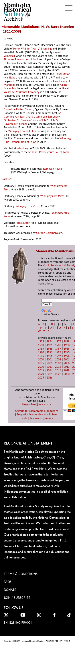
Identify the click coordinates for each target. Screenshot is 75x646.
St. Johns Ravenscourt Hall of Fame (49, 152)
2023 (67, 374)
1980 (41, 345)
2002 (58, 359)
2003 (67, 359)
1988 (67, 348)
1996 (49, 356)
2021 (49, 374)
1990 (41, 352)
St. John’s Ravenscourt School (21, 59)
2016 (49, 370)
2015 (41, 370)
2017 (58, 370)
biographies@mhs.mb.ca (36, 404)
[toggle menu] (68, 7)
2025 (41, 377)
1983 (67, 345)
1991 (49, 352)
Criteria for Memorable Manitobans (36, 411)
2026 (49, 377)
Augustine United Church (18, 109)
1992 (58, 352)
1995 (41, 356)
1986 (49, 348)
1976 (49, 341)
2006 (49, 363)
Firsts (24, 418)
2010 (41, 367)
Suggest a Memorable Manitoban (37, 414)
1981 (49, 345)
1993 (67, 352)
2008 (16, 31)
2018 (67, 370)
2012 (58, 367)
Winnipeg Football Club (22, 131)
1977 (58, 341)
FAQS (7, 582)
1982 (58, 345)
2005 (41, 363)
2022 (58, 374)
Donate (10, 590)
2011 (49, 367)
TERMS (67, 641)
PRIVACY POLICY (54, 641)
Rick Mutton (23, 223)
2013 (67, 367)
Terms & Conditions (21, 574)
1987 (58, 348)
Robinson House (52, 168)
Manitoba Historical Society (59, 265)
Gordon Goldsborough (49, 233)
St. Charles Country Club (31, 120)
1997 (58, 356)
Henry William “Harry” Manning (32, 48)
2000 (41, 359)
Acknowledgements (41, 418)
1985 (41, 348)
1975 (41, 341)
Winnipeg (9, 56)
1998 (67, 356)
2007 (58, 363)
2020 (41, 374)
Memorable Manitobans (20, 27)
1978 (67, 341)
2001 (49, 359)
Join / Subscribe (17, 598)
